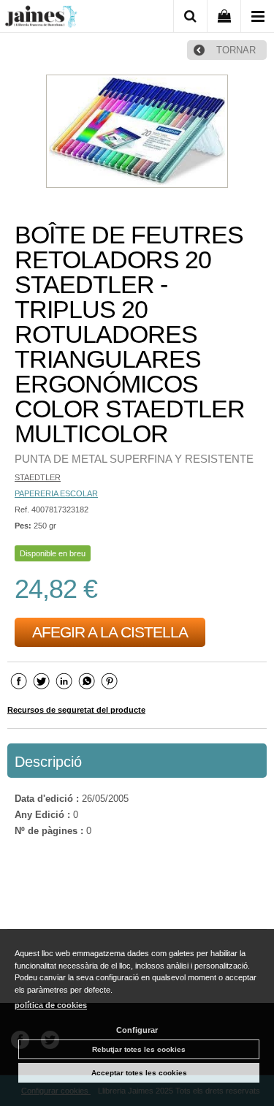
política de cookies (51, 1005)
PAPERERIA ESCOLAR (56, 493)
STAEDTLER (38, 477)
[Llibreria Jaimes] (41, 19)
